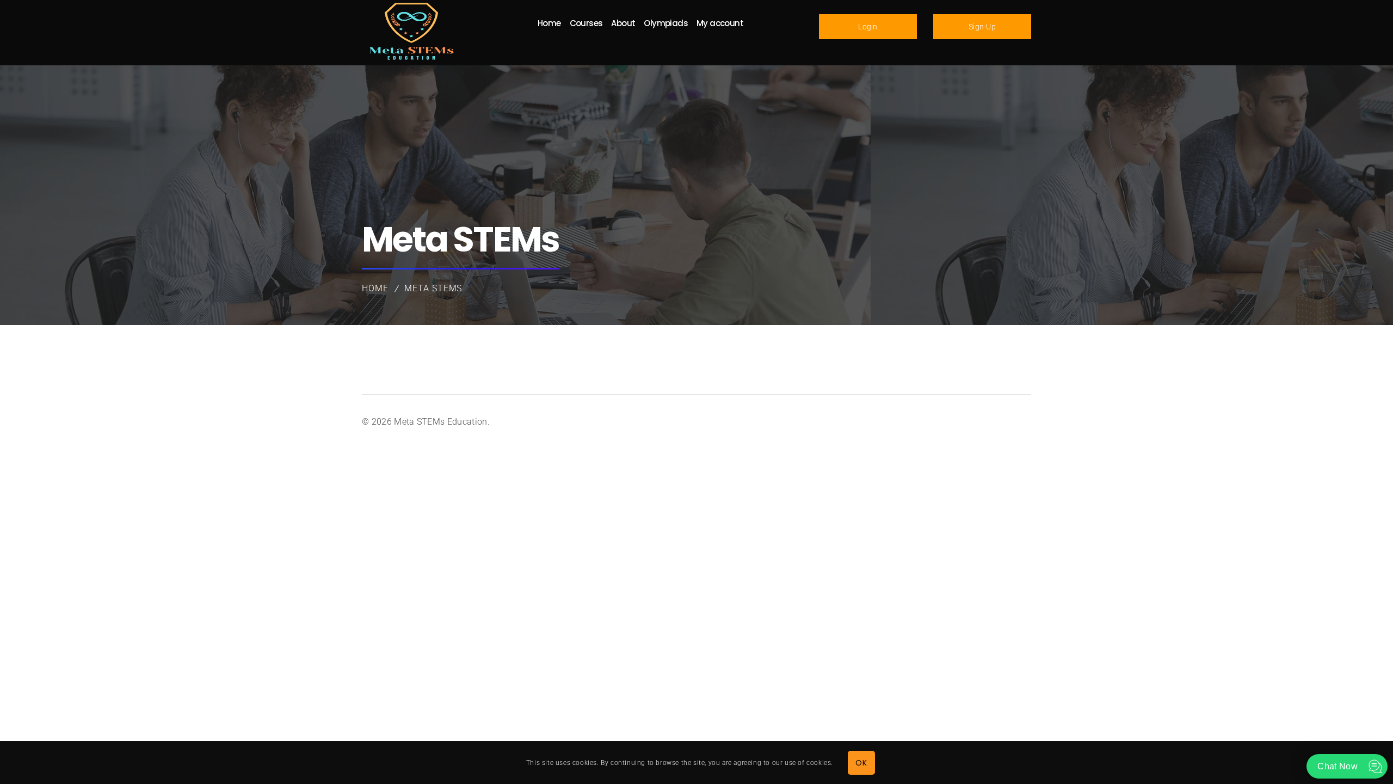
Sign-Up (982, 26)
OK (861, 762)
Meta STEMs (433, 288)
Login (868, 26)
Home (375, 288)
